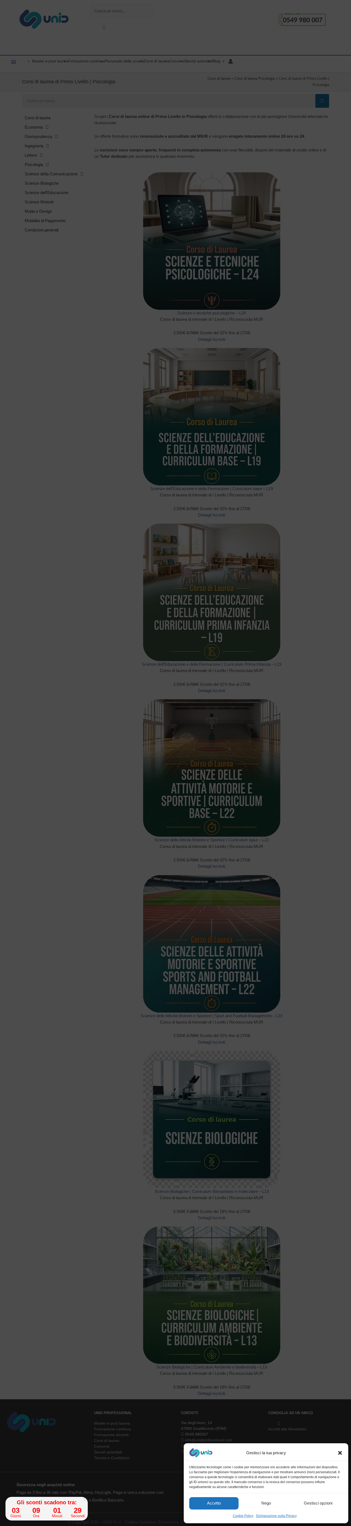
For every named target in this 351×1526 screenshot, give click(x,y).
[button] (340, 1453)
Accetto (214, 1503)
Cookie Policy (243, 1516)
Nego (266, 1503)
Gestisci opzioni (318, 1503)
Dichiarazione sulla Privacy (276, 1516)
